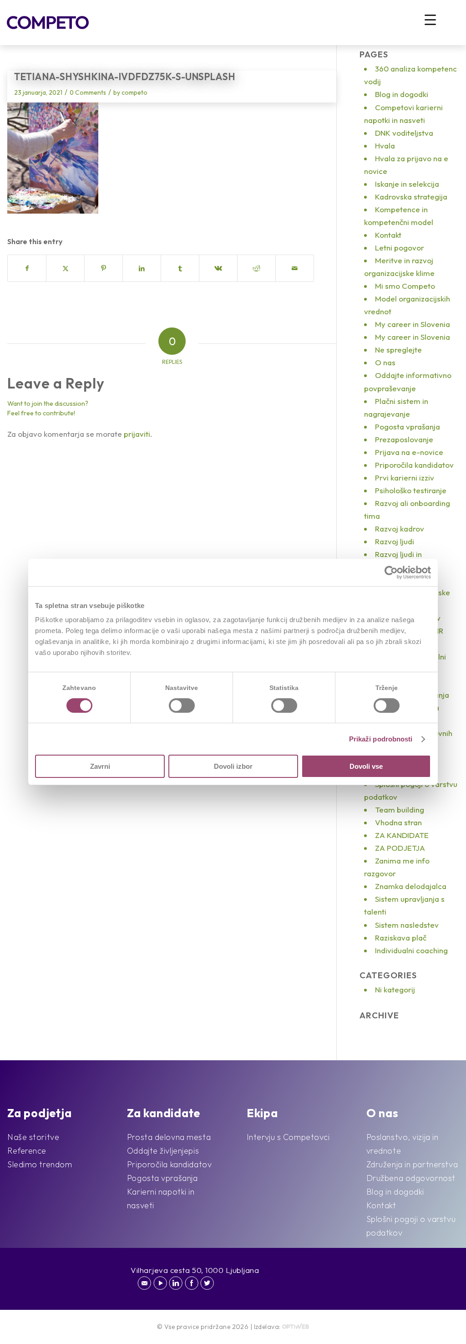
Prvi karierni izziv (404, 477)
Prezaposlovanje (404, 439)
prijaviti (137, 434)
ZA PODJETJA (400, 848)
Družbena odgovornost (411, 1178)
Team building (399, 809)
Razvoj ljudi (394, 541)
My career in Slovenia (412, 324)
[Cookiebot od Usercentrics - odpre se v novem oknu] (391, 572)
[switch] (182, 705)
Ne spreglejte (398, 349)
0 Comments (88, 92)
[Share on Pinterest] (103, 268)
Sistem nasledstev (407, 925)
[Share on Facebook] (27, 268)
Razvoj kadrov (399, 528)
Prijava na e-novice (409, 452)
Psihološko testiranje (410, 490)
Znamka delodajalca (410, 886)
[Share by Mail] (295, 268)
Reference (26, 1150)
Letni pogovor (399, 247)
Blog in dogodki (401, 94)
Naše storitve (33, 1137)
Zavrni (100, 766)
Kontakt (388, 235)
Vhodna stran (398, 822)
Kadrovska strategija (411, 196)
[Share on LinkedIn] (142, 268)
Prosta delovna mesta (169, 1137)
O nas (385, 362)
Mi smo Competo (405, 286)
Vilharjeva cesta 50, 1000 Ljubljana (195, 1270)
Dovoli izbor (233, 766)
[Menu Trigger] (430, 19)
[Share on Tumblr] (180, 268)
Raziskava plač (400, 937)
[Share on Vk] (218, 268)
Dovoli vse (366, 766)
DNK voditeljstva (404, 133)
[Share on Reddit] (256, 268)
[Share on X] (65, 268)
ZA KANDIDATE (402, 835)
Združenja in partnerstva (412, 1164)
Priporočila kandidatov (414, 465)
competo (134, 92)
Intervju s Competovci (288, 1137)
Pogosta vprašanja (407, 426)
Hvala (385, 145)
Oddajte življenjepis (163, 1150)
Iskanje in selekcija (407, 184)
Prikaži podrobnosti (381, 739)
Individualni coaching (411, 950)
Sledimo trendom (39, 1164)
